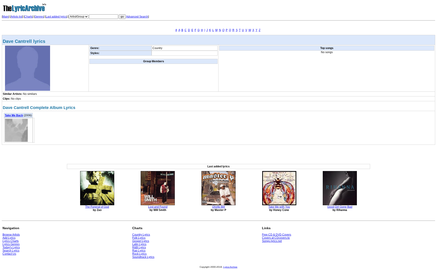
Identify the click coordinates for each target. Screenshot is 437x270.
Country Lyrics (141, 234)
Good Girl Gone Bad (339, 206)
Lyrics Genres (11, 244)
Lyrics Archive (230, 267)
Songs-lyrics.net (272, 241)
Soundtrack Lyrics (143, 257)
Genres (39, 16)
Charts (28, 16)
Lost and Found (158, 206)
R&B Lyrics (139, 247)
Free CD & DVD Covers (276, 234)
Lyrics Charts (11, 241)
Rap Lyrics (138, 250)
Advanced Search (137, 16)
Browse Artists (11, 234)
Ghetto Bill (218, 206)
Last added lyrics (56, 16)
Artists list (16, 16)
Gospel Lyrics (140, 241)
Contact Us (9, 253)
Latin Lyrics (139, 244)
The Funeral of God (97, 206)
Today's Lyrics (11, 247)
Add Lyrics (9, 237)
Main (6, 16)
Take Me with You (279, 206)
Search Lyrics (11, 250)
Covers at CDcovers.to (276, 237)
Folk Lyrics (138, 237)
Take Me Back (14, 115)
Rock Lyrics (139, 253)
